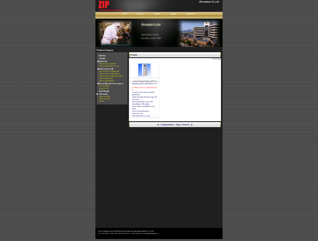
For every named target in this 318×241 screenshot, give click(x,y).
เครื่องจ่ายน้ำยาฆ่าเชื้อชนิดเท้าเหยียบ (111, 76)
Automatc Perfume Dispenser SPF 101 (144, 81)
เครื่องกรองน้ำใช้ (104, 99)
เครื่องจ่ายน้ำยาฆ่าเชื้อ (106, 69)
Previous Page (216, 59)
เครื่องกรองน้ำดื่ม (104, 96)
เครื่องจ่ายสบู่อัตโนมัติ (106, 78)
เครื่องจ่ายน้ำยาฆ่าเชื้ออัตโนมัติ (109, 71)
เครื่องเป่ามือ (103, 61)
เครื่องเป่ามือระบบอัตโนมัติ (107, 64)
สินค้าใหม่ (102, 56)
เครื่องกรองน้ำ (103, 94)
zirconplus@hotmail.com (150, 233)
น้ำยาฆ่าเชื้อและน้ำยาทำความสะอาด (111, 84)
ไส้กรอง (101, 101)
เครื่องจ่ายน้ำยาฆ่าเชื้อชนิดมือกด (109, 74)
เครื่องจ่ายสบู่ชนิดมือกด (106, 81)
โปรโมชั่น (102, 58)
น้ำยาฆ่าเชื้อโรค (104, 86)
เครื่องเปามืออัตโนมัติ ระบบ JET (109, 66)
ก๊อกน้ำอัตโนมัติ (104, 91)
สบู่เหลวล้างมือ (103, 88)
